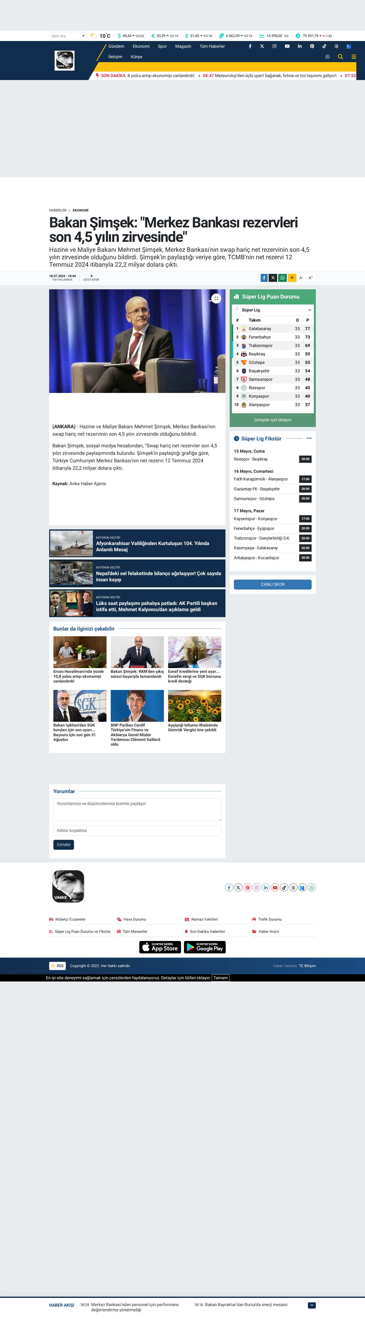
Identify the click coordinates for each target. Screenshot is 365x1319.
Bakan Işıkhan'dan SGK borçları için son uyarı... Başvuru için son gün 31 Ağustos (74, 732)
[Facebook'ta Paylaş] (264, 278)
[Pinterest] (247, 887)
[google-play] (205, 946)
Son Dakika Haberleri (207, 931)
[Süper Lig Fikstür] (309, 438)
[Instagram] (257, 887)
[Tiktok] (284, 887)
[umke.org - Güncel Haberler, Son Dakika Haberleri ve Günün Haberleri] (64, 60)
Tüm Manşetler (135, 931)
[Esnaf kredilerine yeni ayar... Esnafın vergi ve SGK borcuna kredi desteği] (194, 651)
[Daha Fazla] (292, 278)
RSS (60, 966)
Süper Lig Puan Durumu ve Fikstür (82, 931)
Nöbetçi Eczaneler (70, 919)
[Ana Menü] (351, 57)
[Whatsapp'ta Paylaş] (282, 278)
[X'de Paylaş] (273, 278)
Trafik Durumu (270, 919)
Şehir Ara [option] (59, 36)
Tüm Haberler (212, 46)
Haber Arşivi (269, 931)
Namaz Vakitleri (204, 919)
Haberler (58, 210)
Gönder (64, 844)
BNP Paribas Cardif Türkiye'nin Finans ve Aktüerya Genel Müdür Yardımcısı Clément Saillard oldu (135, 735)
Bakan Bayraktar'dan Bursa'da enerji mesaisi (246, 1304)
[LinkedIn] (266, 887)
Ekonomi (141, 46)
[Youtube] (275, 887)
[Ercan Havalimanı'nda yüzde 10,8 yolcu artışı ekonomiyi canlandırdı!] (80, 651)
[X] (238, 887)
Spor (162, 46)
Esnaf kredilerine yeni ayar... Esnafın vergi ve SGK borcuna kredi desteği (194, 676)
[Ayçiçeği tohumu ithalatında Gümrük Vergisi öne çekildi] (194, 705)
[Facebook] (229, 887)
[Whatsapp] (312, 887)
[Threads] (293, 887)
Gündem (116, 46)
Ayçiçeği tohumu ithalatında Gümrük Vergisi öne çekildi (193, 727)
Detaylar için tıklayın (272, 419)
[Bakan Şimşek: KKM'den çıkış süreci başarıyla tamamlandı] (137, 651)
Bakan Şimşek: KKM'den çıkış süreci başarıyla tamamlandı (137, 674)
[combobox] (68, 36)
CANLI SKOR (273, 584)
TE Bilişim (307, 966)
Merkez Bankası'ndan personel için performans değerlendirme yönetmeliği (135, 1307)
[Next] (302, 887)
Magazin (183, 46)
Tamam (221, 977)
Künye (136, 56)
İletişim (115, 56)
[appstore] (160, 946)
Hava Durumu (135, 919)
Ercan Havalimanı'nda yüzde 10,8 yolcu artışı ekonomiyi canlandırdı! (78, 676)
